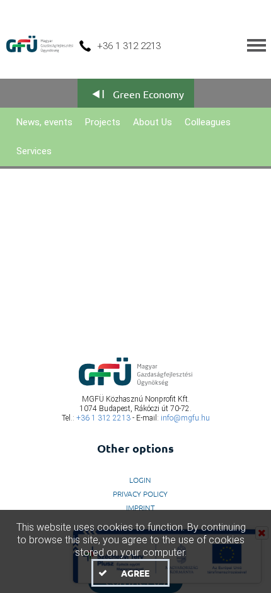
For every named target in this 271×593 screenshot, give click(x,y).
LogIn (140, 480)
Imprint (140, 507)
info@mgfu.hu (185, 418)
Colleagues (208, 122)
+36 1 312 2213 (103, 418)
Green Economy (148, 94)
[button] (130, 573)
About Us (152, 122)
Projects (102, 122)
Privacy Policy (140, 494)
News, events (44, 122)
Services (34, 151)
